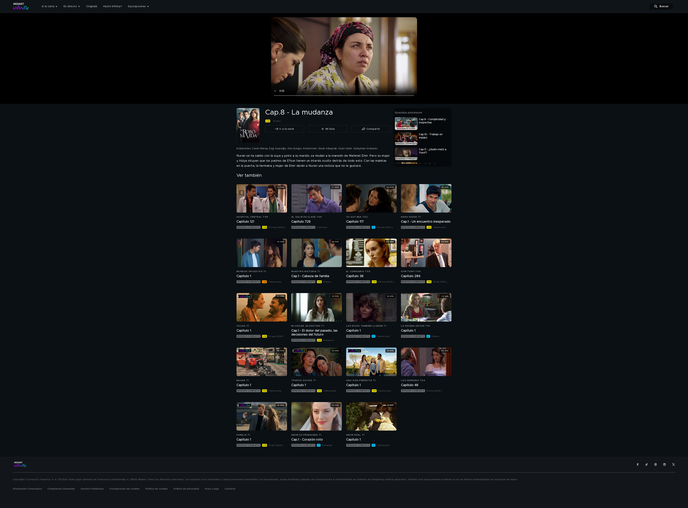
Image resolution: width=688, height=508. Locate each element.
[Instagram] (664, 464)
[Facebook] (637, 464)
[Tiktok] (646, 464)
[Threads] (655, 464)
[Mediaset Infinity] (21, 6)
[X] (673, 464)
